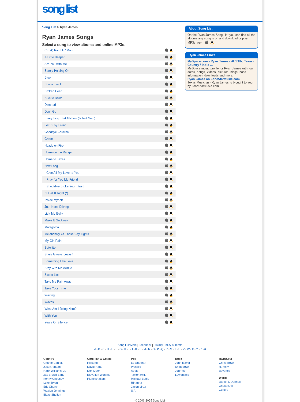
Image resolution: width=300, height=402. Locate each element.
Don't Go (50, 111)
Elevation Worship (98, 374)
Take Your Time (55, 288)
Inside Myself (54, 200)
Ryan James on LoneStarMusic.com (214, 79)
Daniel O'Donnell (230, 381)
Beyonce (224, 370)
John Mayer (182, 362)
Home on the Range (58, 152)
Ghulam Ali (226, 385)
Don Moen (94, 370)
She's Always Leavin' (59, 254)
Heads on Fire (54, 145)
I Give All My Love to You (62, 172)
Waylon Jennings (54, 390)
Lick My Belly (54, 213)
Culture (223, 389)
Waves (49, 302)
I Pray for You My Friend (61, 179)
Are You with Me (56, 64)
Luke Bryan (50, 382)
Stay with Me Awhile (58, 268)
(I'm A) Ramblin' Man (58, 50)
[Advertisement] (222, 129)
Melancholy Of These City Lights (67, 234)
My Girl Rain (53, 241)
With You (51, 315)
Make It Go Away (56, 220)
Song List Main (127, 344)
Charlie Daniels (53, 362)
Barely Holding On (57, 70)
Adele (135, 370)
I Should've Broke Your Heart (64, 186)
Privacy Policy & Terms (168, 344)
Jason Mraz (138, 386)
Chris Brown (227, 362)
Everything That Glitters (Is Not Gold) (70, 118)
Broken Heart (53, 91)
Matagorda (52, 227)
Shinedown (182, 366)
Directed (50, 104)
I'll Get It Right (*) (56, 193)
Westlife (136, 366)
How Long (51, 166)
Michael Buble (140, 378)
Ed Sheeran (138, 362)
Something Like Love (59, 261)
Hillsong (92, 362)
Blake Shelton (52, 394)
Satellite (50, 247)
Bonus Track (53, 84)
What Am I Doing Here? (60, 309)
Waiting (50, 295)
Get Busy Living (55, 125)
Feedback (145, 344)
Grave (49, 138)
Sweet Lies (52, 275)
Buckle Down (53, 98)
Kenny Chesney (53, 378)
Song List (49, 27)
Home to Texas (55, 159)
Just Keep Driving (57, 207)
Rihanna (136, 382)
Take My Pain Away (58, 281)
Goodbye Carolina (57, 132)
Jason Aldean (52, 366)
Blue (48, 77)
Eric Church (50, 386)
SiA (133, 390)
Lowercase (182, 374)
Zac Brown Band (53, 374)
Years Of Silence (56, 322)
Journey (180, 370)
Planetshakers (96, 378)
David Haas (94, 366)
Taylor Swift (138, 374)
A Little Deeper (54, 57)
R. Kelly (224, 366)
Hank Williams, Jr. (54, 370)
